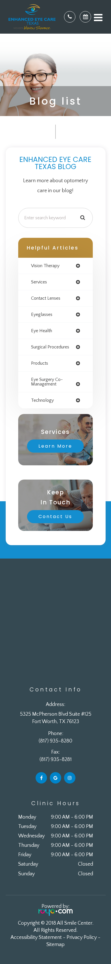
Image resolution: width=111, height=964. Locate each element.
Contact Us (55, 516)
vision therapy (45, 265)
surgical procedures (50, 347)
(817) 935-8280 (55, 741)
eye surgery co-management (47, 381)
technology (42, 400)
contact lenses (45, 298)
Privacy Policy (82, 937)
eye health (41, 330)
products (39, 363)
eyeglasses (41, 314)
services (39, 282)
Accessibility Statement (36, 937)
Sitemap (55, 944)
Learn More (55, 446)
